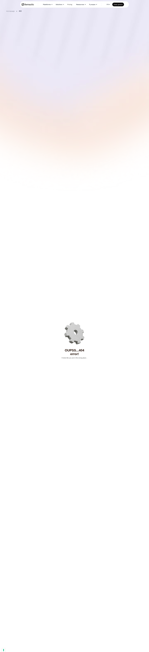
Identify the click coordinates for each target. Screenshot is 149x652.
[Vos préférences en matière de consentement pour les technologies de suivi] (3, 650)
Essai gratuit (118, 4)
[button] (47, 4)
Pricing (69, 4)
